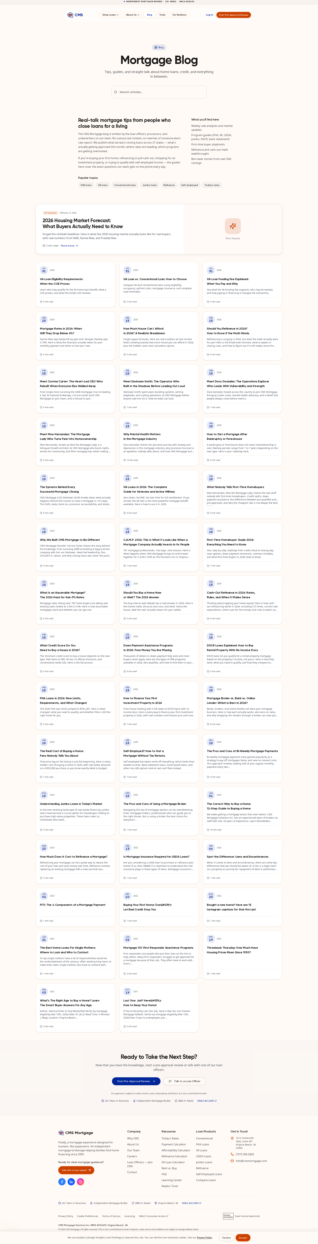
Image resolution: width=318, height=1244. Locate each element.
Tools (162, 14)
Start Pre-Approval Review (233, 15)
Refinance (169, 185)
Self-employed (189, 185)
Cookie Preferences (87, 1216)
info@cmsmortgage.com (251, 1161)
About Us (131, 14)
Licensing (129, 1216)
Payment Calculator (174, 1144)
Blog (149, 14)
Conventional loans (125, 185)
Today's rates (212, 185)
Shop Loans (109, 14)
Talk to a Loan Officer (187, 1081)
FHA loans (86, 185)
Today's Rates (170, 1138)
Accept (243, 1237)
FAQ (164, 1174)
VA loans (103, 185)
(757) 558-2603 (245, 1154)
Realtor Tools (170, 1186)
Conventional (204, 1138)
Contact (132, 1172)
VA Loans (201, 1150)
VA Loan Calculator (173, 1162)
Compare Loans (206, 1180)
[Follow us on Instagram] (80, 1181)
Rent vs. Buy (169, 1168)
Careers (132, 1156)
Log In (209, 14)
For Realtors (179, 14)
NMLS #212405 (205, 1100)
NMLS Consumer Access (152, 1216)
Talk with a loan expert (74, 1170)
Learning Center (172, 1180)
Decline (226, 1237)
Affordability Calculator (176, 1150)
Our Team (133, 1150)
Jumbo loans (149, 185)
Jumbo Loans (204, 1162)
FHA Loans (202, 1144)
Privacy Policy (65, 1216)
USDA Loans (203, 1156)
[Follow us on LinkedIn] (71, 1181)
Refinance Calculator (174, 1156)
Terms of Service (111, 1216)
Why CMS (133, 1138)
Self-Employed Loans (209, 1174)
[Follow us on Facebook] (62, 1181)
